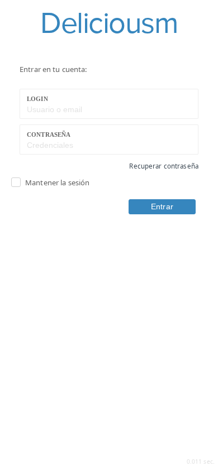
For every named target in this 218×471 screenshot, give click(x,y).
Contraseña (48, 134)
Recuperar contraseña (163, 166)
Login (37, 98)
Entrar (162, 206)
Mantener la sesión (57, 182)
